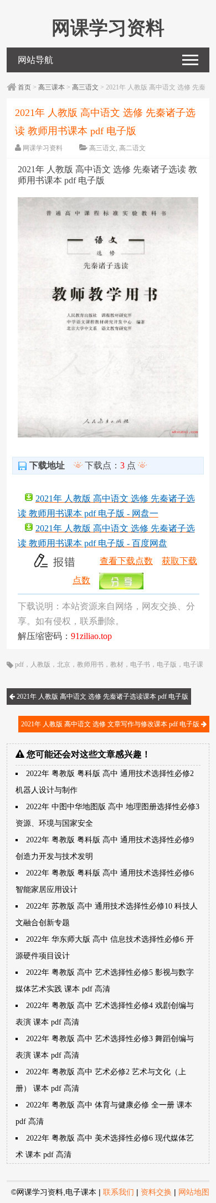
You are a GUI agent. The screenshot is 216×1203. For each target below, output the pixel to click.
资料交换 (156, 1192)
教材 (117, 664)
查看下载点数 (126, 561)
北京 (63, 664)
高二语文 (132, 148)
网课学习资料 (43, 148)
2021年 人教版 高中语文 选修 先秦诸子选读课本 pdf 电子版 (101, 696)
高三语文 (85, 87)
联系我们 (118, 1192)
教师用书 (90, 664)
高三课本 (51, 87)
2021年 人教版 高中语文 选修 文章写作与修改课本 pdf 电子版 (111, 724)
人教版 (40, 664)
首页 (24, 87)
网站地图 (193, 1192)
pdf (19, 664)
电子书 (140, 664)
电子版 (167, 664)
